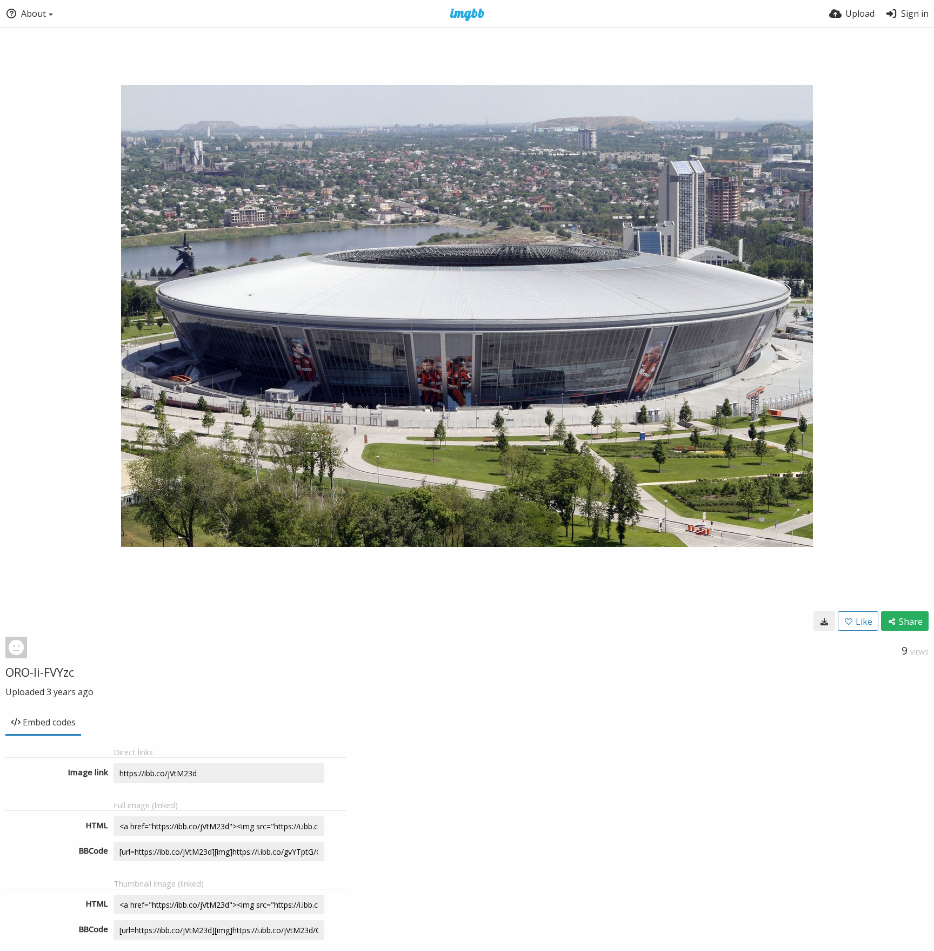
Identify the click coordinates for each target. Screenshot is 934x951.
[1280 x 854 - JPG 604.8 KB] (824, 621)
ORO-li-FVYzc (39, 672)
